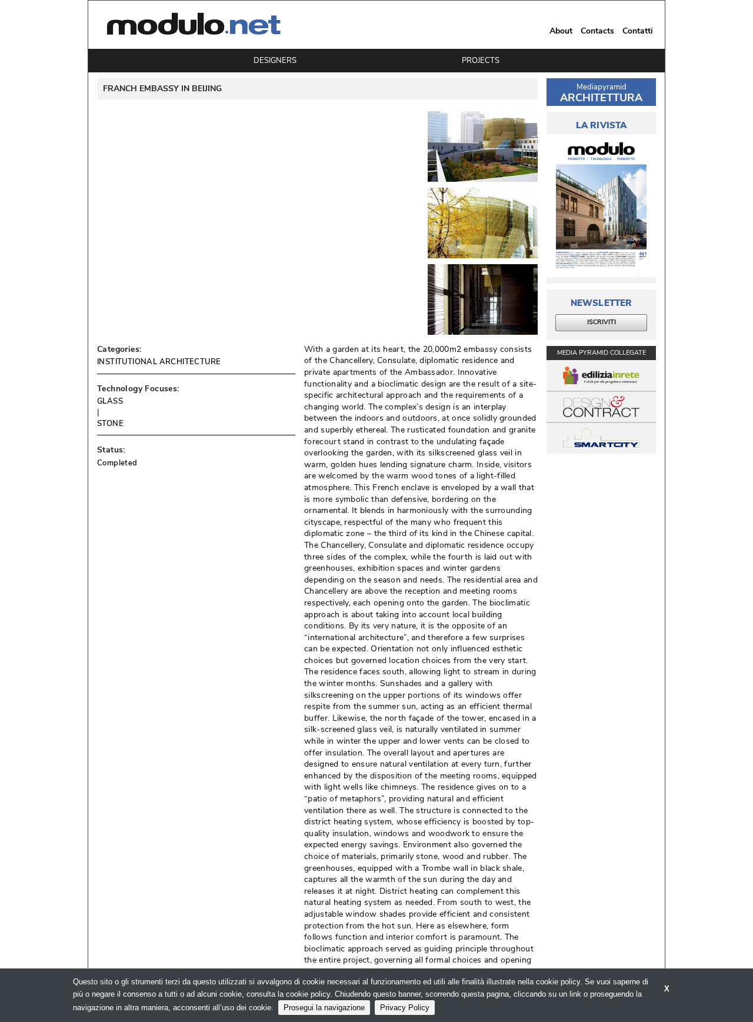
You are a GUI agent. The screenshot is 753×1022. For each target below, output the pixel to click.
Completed (117, 463)
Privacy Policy (404, 1007)
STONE (110, 423)
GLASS (110, 401)
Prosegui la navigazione (324, 1007)
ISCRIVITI (601, 322)
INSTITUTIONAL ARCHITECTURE (159, 362)
